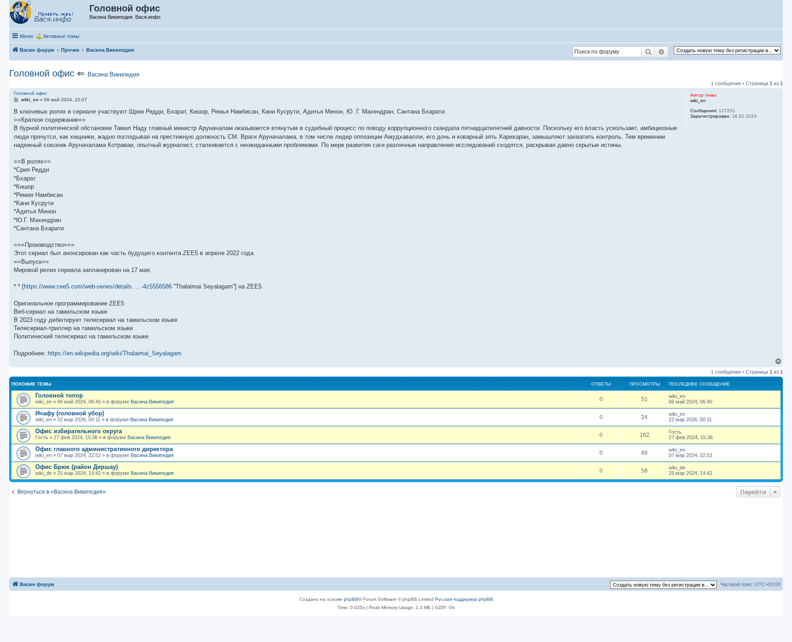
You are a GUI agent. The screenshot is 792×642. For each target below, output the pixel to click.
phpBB (351, 599)
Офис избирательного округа (78, 431)
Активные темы (61, 36)
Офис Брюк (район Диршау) (76, 466)
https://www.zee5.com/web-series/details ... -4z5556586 (98, 286)
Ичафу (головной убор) (69, 413)
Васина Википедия (113, 74)
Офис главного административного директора (104, 449)
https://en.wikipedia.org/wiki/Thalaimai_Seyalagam (115, 353)
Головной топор (59, 395)
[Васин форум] (49, 13)
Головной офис (41, 73)
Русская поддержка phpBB (464, 599)
